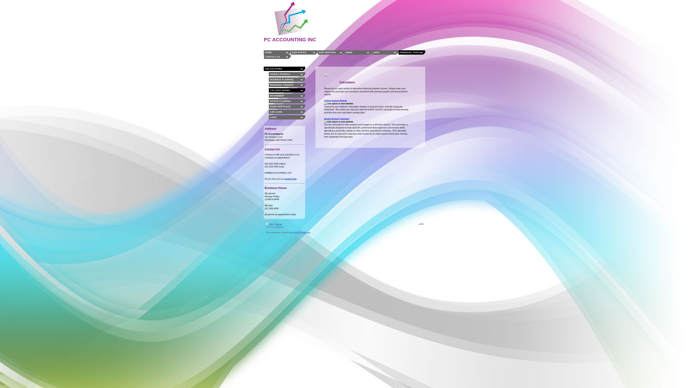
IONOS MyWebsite (302, 232)
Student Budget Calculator (336, 119)
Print (271, 224)
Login (421, 224)
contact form (290, 179)
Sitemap (278, 224)
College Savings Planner (335, 101)
